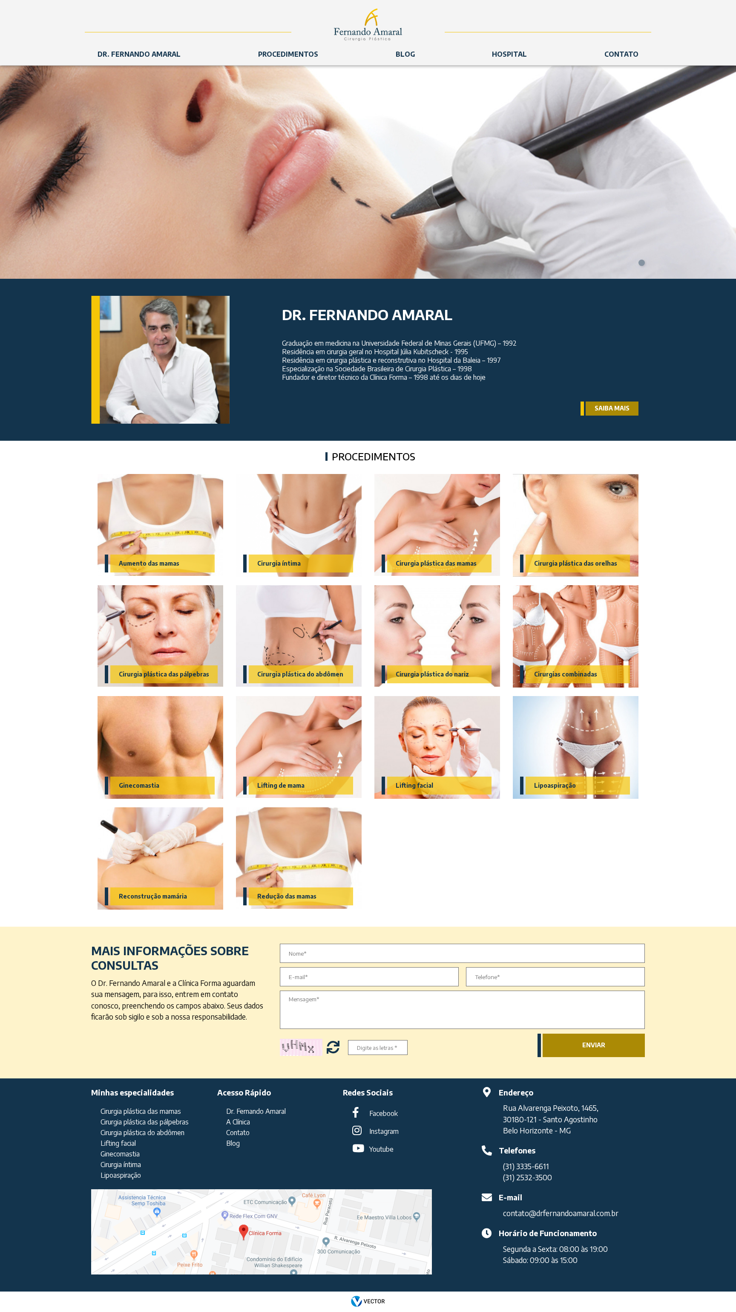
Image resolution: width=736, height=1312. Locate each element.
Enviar (593, 1045)
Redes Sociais (368, 1092)
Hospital (509, 54)
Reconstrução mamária (153, 896)
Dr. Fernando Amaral (139, 54)
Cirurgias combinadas (565, 674)
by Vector (368, 1302)
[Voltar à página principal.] (368, 21)
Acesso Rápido (244, 1092)
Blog (405, 54)
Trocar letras (334, 1047)
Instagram (384, 1131)
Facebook (383, 1113)
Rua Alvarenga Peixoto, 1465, (550, 1108)
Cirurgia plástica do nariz (432, 674)
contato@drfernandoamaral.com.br (560, 1213)
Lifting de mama (281, 785)
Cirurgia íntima (279, 563)
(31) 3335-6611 (526, 1166)
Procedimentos (288, 54)
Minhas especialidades (132, 1092)
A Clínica (238, 1122)
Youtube (381, 1149)
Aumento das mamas (149, 563)
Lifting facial (414, 785)
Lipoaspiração (555, 785)
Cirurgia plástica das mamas (436, 563)
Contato (621, 54)
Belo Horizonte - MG (537, 1130)
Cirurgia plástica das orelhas (575, 563)
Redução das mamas (286, 896)
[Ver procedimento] (160, 525)
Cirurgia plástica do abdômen (300, 674)
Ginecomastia (139, 785)
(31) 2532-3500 (527, 1177)
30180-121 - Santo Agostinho (550, 1119)
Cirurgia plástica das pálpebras (164, 674)
